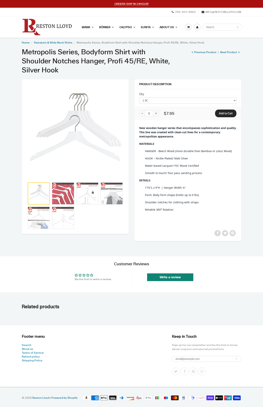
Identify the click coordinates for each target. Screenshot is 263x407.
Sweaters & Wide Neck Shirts (53, 42)
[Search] (237, 27)
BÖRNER (104, 27)
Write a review (170, 277)
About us (27, 349)
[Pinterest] (193, 371)
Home (26, 42)
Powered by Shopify (64, 397)
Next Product (229, 52)
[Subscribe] (236, 359)
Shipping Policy (32, 360)
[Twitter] (176, 371)
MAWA (86, 27)
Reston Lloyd (40, 397)
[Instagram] (202, 371)
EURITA (146, 27)
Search (26, 345)
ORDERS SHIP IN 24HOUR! (131, 4)
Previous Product (205, 52)
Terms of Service (33, 352)
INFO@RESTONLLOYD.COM (223, 12)
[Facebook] (184, 371)
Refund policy (31, 356)
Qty (141, 94)
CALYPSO (125, 27)
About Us (167, 27)
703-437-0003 (185, 12)
